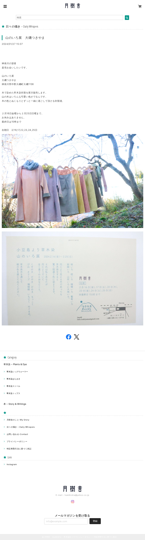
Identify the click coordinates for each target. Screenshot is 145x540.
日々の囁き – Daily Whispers (21, 427)
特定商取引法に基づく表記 (19, 448)
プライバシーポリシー (17, 441)
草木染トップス (13, 393)
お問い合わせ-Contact (17, 434)
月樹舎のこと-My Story (18, 420)
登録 (95, 521)
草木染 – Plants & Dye (15, 364)
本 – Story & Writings (15, 403)
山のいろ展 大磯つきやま (25, 38)
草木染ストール (13, 386)
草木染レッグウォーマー (17, 371)
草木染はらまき (13, 379)
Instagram (12, 464)
